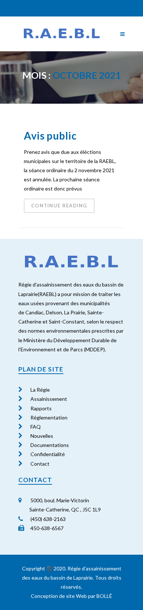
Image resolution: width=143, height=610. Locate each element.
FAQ (35, 427)
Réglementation (48, 417)
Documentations (49, 445)
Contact (40, 464)
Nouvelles (41, 436)
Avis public (50, 135)
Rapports (41, 408)
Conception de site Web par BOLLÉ (71, 596)
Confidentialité (47, 454)
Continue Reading (59, 205)
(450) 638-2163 (47, 519)
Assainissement (48, 399)
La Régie (40, 390)
